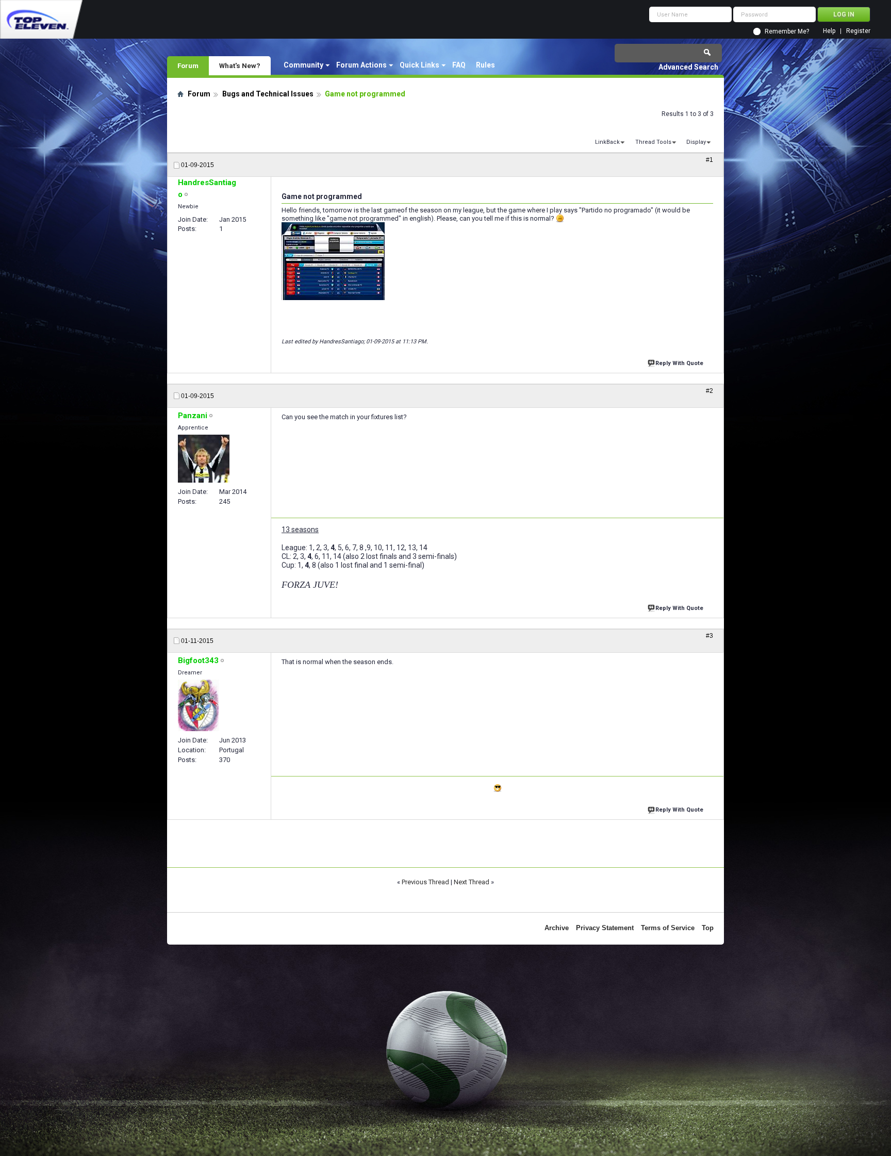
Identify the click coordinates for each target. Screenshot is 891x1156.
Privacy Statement (605, 928)
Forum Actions (361, 65)
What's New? (239, 65)
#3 (709, 635)
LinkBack (607, 142)
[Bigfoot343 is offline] (198, 705)
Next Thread (471, 882)
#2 (709, 390)
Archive (556, 928)
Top (708, 928)
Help (829, 31)
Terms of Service (668, 928)
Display (696, 142)
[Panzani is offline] (203, 459)
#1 (709, 159)
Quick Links (419, 65)
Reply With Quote (679, 363)
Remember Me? (787, 31)
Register (858, 31)
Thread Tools (653, 142)
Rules (485, 65)
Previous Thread (425, 882)
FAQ (459, 65)
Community (303, 65)
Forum (188, 65)
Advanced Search (688, 67)
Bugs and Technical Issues (268, 94)
